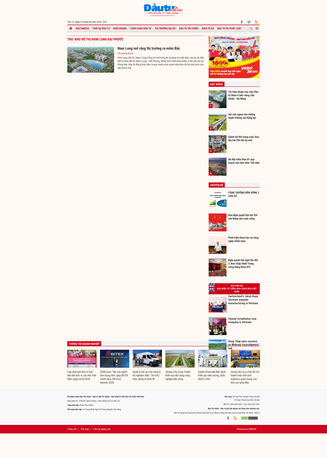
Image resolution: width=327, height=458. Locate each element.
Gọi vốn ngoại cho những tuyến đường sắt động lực (242, 116)
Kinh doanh (120, 28)
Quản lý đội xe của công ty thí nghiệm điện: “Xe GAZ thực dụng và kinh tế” (147, 375)
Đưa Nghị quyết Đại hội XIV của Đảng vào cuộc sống (243, 216)
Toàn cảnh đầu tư (140, 28)
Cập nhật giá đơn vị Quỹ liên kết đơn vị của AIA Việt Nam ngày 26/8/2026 (81, 375)
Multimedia (82, 28)
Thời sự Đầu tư (101, 28)
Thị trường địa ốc (165, 28)
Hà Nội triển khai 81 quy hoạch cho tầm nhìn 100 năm (244, 161)
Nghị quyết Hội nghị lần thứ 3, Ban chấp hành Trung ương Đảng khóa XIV (243, 263)
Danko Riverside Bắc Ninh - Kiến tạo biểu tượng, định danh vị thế (212, 375)
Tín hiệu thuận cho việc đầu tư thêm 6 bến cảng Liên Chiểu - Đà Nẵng (243, 95)
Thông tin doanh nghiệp (84, 343)
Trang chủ (71, 429)
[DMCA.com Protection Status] (249, 418)
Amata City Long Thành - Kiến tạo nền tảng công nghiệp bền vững (178, 375)
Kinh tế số (208, 28)
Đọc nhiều (216, 84)
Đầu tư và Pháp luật (229, 28)
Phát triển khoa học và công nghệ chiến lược (243, 239)
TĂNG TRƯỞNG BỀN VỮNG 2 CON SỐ (243, 194)
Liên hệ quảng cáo (102, 429)
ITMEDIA (252, 429)
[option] (82, 365)
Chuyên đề (216, 185)
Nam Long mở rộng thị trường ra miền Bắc (149, 48)
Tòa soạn (85, 429)
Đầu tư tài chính (189, 28)
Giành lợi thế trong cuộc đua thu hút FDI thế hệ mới (243, 138)
